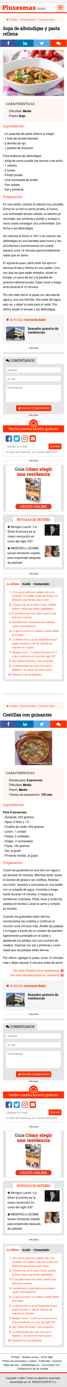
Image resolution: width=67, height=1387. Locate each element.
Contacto (57, 1361)
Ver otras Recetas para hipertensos (36, 970)
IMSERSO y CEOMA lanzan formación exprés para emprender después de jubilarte (24, 555)
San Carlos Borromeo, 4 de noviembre (32, 661)
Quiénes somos (30, 1357)
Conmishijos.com (51, 1365)
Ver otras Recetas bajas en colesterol (35, 975)
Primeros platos (28, 19)
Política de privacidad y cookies (19, 1361)
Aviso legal (47, 1357)
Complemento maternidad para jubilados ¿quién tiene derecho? (33, 624)
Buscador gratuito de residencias (43, 330)
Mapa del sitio (11, 1365)
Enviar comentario (35, 408)
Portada (13, 19)
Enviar (55, 446)
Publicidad (44, 1361)
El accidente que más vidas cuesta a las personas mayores (34, 615)
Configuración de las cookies (32, 1368)
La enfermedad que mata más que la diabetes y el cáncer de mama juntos (32, 667)
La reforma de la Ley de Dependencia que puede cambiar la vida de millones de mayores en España (34, 643)
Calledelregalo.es (30, 1365)
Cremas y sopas (46, 19)
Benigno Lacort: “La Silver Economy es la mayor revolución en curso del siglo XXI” (34, 654)
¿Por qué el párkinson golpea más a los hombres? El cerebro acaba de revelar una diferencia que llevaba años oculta (35, 596)
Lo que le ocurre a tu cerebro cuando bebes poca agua (35, 632)
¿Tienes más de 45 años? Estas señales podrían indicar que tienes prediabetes (34, 606)
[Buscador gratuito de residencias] (15, 334)
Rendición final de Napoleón (27, 674)
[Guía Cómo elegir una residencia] (33, 488)
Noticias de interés (33, 520)
